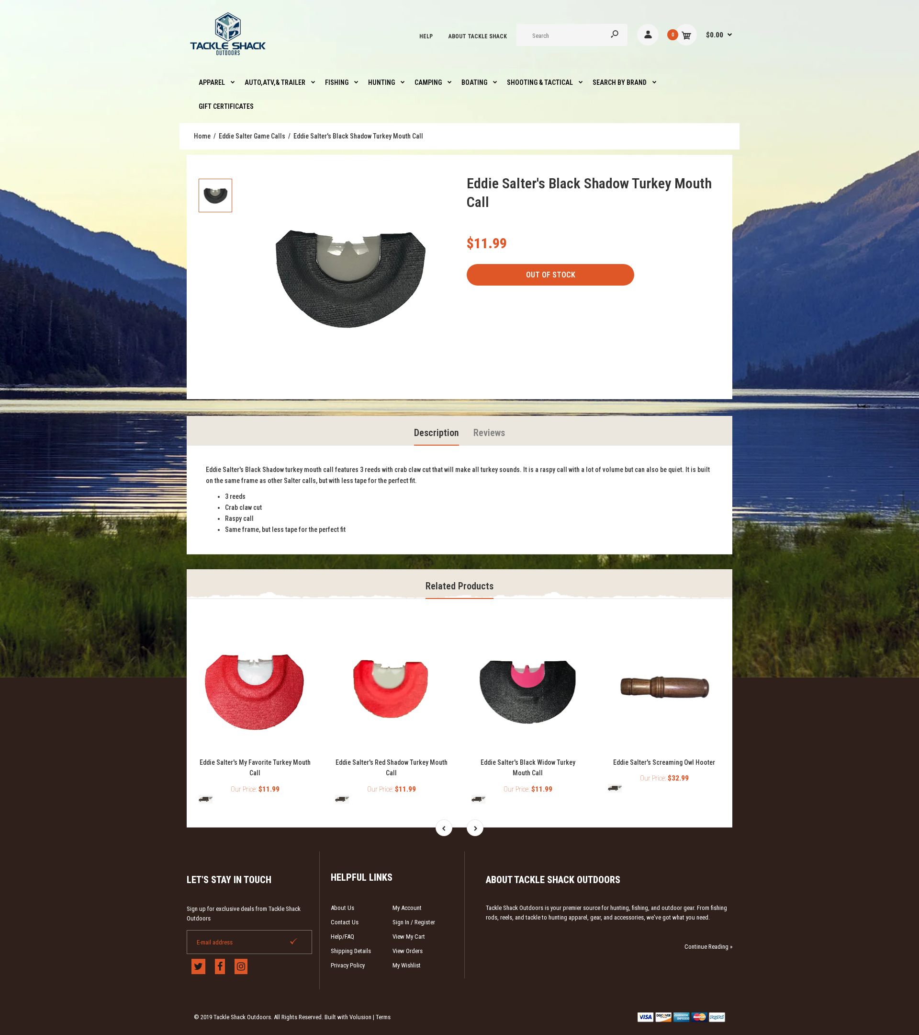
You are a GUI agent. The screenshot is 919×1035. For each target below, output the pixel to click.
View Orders (407, 950)
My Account (407, 907)
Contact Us (345, 922)
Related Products (459, 586)
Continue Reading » (708, 946)
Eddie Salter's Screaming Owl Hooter (664, 762)
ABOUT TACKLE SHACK (477, 36)
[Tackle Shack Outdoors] (228, 57)
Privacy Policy (348, 965)
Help (426, 36)
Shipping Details (351, 950)
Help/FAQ (342, 936)
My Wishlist (406, 965)
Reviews (489, 432)
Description (436, 432)
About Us (342, 907)
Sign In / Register (413, 922)
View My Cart (408, 936)
